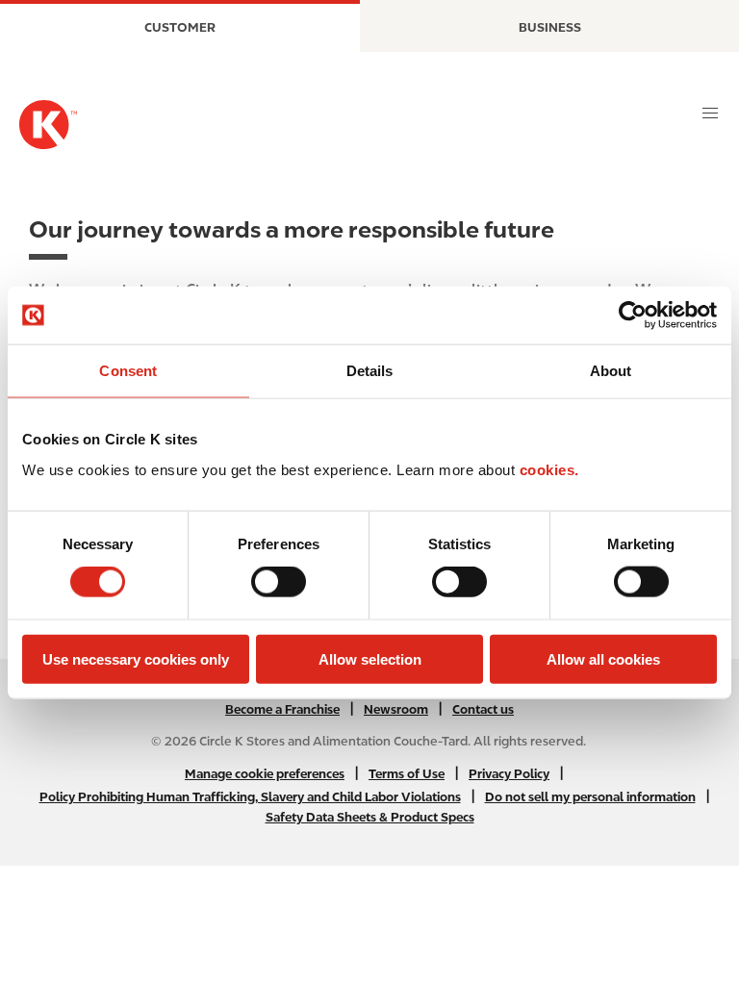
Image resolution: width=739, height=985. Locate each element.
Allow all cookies (603, 658)
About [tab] (611, 371)
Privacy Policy (509, 774)
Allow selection (370, 658)
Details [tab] (370, 371)
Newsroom (396, 709)
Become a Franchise (282, 709)
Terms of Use (407, 774)
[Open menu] (710, 113)
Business (550, 27)
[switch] (278, 582)
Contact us (483, 709)
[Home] (48, 124)
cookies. (549, 469)
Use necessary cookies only (135, 658)
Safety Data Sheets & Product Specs (370, 817)
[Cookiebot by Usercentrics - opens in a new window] (632, 315)
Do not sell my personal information (590, 797)
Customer (180, 27)
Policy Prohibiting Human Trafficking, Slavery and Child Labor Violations (250, 797)
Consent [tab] (128, 371)
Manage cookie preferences (264, 774)
